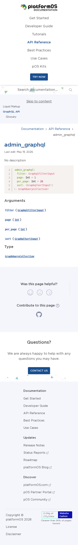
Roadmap (30, 460)
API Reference (39, 42)
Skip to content (39, 101)
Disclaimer (13, 534)
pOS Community (35, 499)
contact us (39, 370)
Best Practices (39, 50)
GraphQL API (11, 111)
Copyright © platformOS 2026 (19, 517)
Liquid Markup (11, 106)
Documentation (32, 128)
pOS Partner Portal (37, 492)
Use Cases (39, 58)
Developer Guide (39, 26)
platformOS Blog (36, 467)
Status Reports (34, 452)
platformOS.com (36, 484)
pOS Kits (39, 66)
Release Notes (34, 445)
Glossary (11, 116)
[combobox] (37, 89)
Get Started (39, 18)
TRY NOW (39, 76)
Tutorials (39, 34)
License (11, 526)
